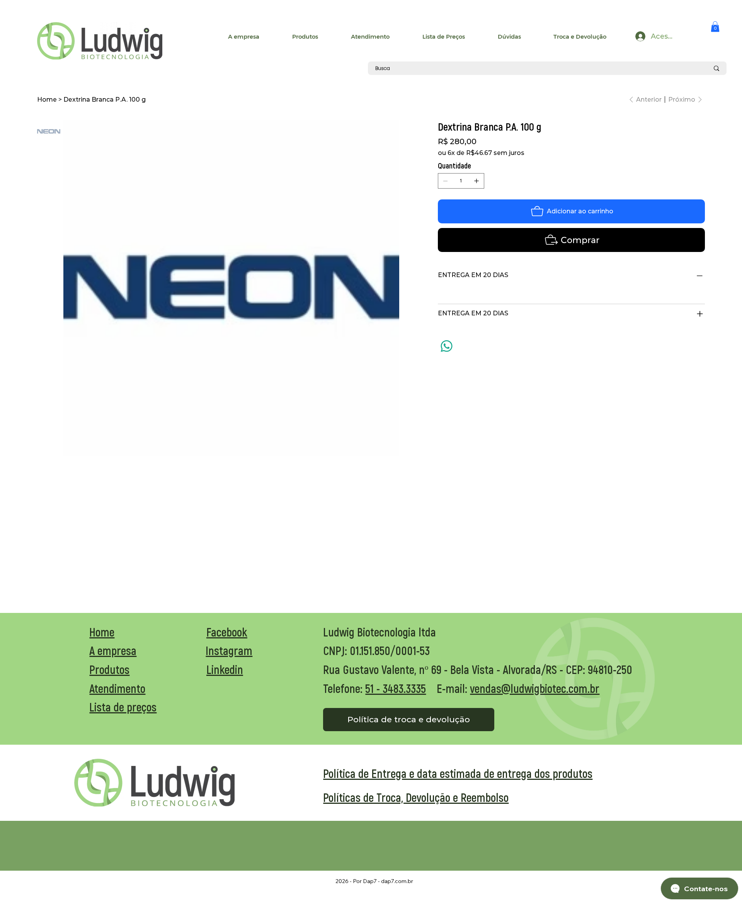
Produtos (109, 669)
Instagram (229, 650)
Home (101, 632)
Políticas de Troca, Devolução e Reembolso (416, 797)
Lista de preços (123, 707)
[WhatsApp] (446, 346)
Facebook (226, 632)
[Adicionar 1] (476, 181)
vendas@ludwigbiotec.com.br (534, 688)
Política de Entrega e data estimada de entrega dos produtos (457, 773)
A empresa (112, 650)
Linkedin (224, 669)
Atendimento (117, 688)
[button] (715, 26)
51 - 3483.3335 (395, 688)
